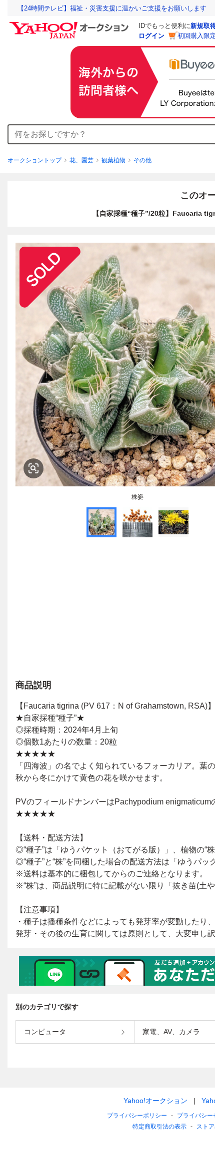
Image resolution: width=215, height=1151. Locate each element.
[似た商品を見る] (34, 468)
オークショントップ (35, 160)
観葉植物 (114, 160)
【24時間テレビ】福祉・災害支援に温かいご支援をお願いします (112, 8)
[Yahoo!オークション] (71, 24)
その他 (143, 160)
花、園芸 (82, 160)
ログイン (151, 35)
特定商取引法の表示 (159, 1126)
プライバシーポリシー (137, 1115)
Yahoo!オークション (156, 1101)
